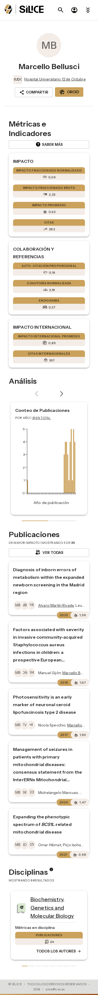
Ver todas (49, 552)
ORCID (69, 92)
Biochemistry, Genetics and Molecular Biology (22, 907)
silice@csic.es (55, 989)
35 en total (41, 418)
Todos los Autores (28, 951)
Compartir (33, 92)
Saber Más (49, 144)
